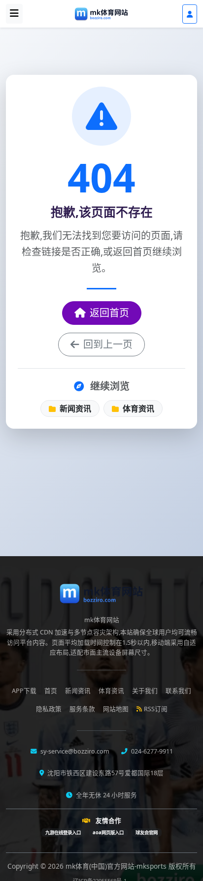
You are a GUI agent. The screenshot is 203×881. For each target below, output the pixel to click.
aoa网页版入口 (108, 832)
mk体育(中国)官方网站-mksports (117, 866)
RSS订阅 (156, 709)
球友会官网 (146, 832)
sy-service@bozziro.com (74, 751)
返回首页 (109, 312)
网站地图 (116, 709)
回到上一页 (108, 344)
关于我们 (145, 691)
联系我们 (178, 691)
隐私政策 (49, 709)
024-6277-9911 (151, 751)
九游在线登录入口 (63, 832)
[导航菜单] (14, 14)
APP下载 (24, 691)
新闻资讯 (74, 408)
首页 (50, 691)
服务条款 (82, 709)
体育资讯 (137, 408)
